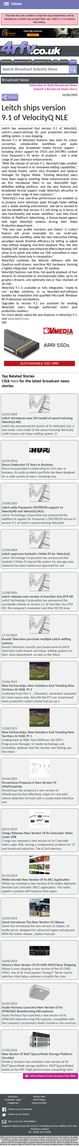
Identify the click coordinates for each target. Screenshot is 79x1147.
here (60, 19)
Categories (13, 1103)
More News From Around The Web (53, 1076)
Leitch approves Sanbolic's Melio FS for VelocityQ (36, 554)
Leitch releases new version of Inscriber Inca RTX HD (37, 596)
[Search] (73, 69)
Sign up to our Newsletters (22, 1121)
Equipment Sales (22, 61)
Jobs (55, 61)
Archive (64, 61)
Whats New (39, 1097)
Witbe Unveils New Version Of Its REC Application (36, 880)
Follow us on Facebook (20, 1109)
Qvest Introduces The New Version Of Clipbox (33, 922)
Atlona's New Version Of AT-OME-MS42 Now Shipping (39, 965)
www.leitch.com (18, 319)
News (73, 61)
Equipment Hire (42, 61)
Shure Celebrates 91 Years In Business (27, 465)
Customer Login (13, 1100)
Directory (6, 61)
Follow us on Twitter (18, 1114)
